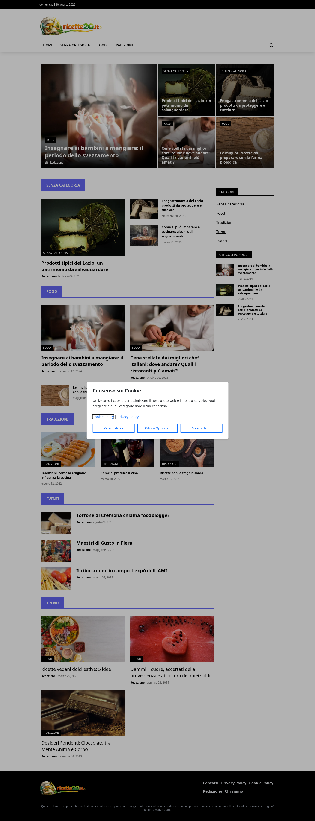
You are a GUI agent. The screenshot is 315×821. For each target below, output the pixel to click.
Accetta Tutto (201, 428)
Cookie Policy (103, 417)
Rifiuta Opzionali (157, 428)
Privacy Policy (128, 417)
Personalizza (113, 428)
